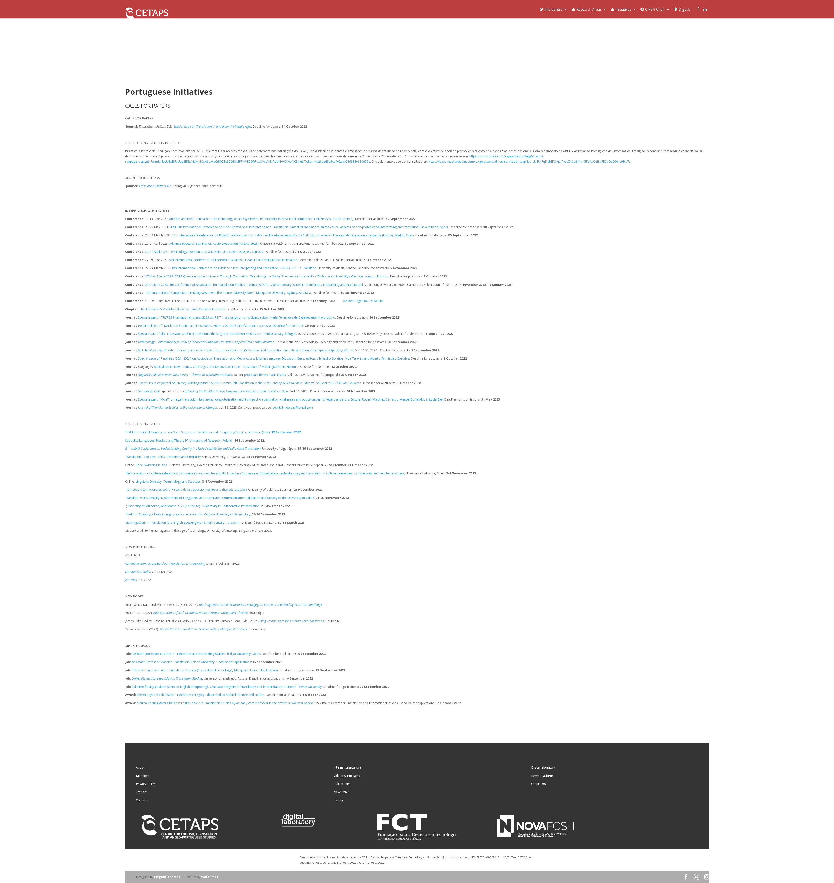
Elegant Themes (167, 877)
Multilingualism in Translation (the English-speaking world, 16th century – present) (182, 522)
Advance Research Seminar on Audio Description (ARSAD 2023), (214, 243)
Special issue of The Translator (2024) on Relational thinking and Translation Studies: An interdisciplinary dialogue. (217, 334)
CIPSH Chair (655, 9)
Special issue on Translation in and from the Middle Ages (212, 126)
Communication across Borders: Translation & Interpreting (165, 563)
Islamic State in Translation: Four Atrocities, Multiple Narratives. (204, 629)
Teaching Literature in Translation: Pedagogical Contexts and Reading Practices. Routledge (260, 604)
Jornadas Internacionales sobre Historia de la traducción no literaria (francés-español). (186, 489)
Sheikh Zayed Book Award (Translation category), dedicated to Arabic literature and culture (200, 695)
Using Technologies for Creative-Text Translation (291, 621)
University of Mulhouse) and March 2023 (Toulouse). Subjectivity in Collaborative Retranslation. (193, 506)
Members (142, 776)
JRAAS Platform (542, 776)
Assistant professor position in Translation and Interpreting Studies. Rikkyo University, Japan (196, 654)
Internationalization (347, 767)
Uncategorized (165, 67)
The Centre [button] (553, 9)
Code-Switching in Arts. (152, 465)
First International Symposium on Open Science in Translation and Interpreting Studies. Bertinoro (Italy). (213, 432)
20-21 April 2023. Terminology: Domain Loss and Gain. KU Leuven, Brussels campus (204, 251)
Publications (342, 784)
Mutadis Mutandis (137, 571)
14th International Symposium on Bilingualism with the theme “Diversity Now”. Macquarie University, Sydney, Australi (227, 292)
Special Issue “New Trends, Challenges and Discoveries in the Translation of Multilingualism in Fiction (225, 367)
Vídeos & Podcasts (347, 776)
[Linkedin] (705, 9)
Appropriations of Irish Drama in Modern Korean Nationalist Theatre (200, 613)
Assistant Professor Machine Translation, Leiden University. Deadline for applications (191, 662)
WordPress (209, 877)
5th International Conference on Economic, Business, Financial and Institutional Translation (233, 260)
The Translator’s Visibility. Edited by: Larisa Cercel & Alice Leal (182, 309)
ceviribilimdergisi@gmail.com (293, 407)
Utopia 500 (539, 784)
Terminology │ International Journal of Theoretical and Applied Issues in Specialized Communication (206, 342)
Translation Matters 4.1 (155, 186)
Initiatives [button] (623, 9)
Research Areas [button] (589, 9)
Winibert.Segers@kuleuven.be (363, 301)
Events (338, 800)
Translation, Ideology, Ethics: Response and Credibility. (163, 457)
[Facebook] (697, 9)
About (140, 767)
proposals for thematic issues (265, 375)
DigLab (684, 9)
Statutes (142, 792)
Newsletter (341, 792)
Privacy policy (145, 784)
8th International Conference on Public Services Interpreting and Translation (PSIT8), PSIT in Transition (244, 268)
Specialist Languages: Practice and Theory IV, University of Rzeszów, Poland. (179, 440)
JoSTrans (131, 580)
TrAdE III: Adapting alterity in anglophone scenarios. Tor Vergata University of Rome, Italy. (188, 514)
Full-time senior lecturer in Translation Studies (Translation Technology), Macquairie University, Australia (205, 670)
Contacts (142, 800)
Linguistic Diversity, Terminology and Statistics (168, 481)
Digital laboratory (543, 767)
